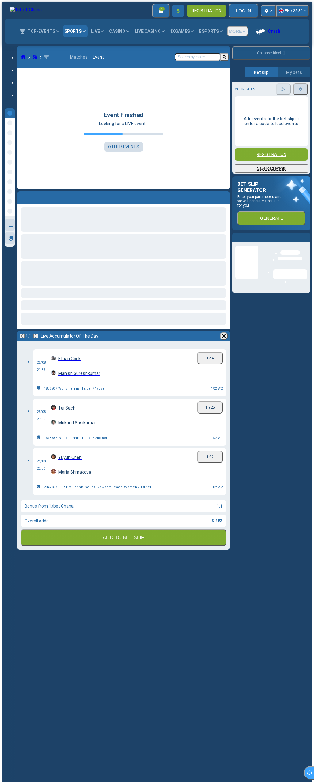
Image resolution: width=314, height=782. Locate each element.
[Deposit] (178, 11)
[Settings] (268, 11)
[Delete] (224, 336)
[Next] (35, 336)
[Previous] (22, 336)
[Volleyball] (35, 57)
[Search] (224, 57)
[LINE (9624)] (23, 57)
